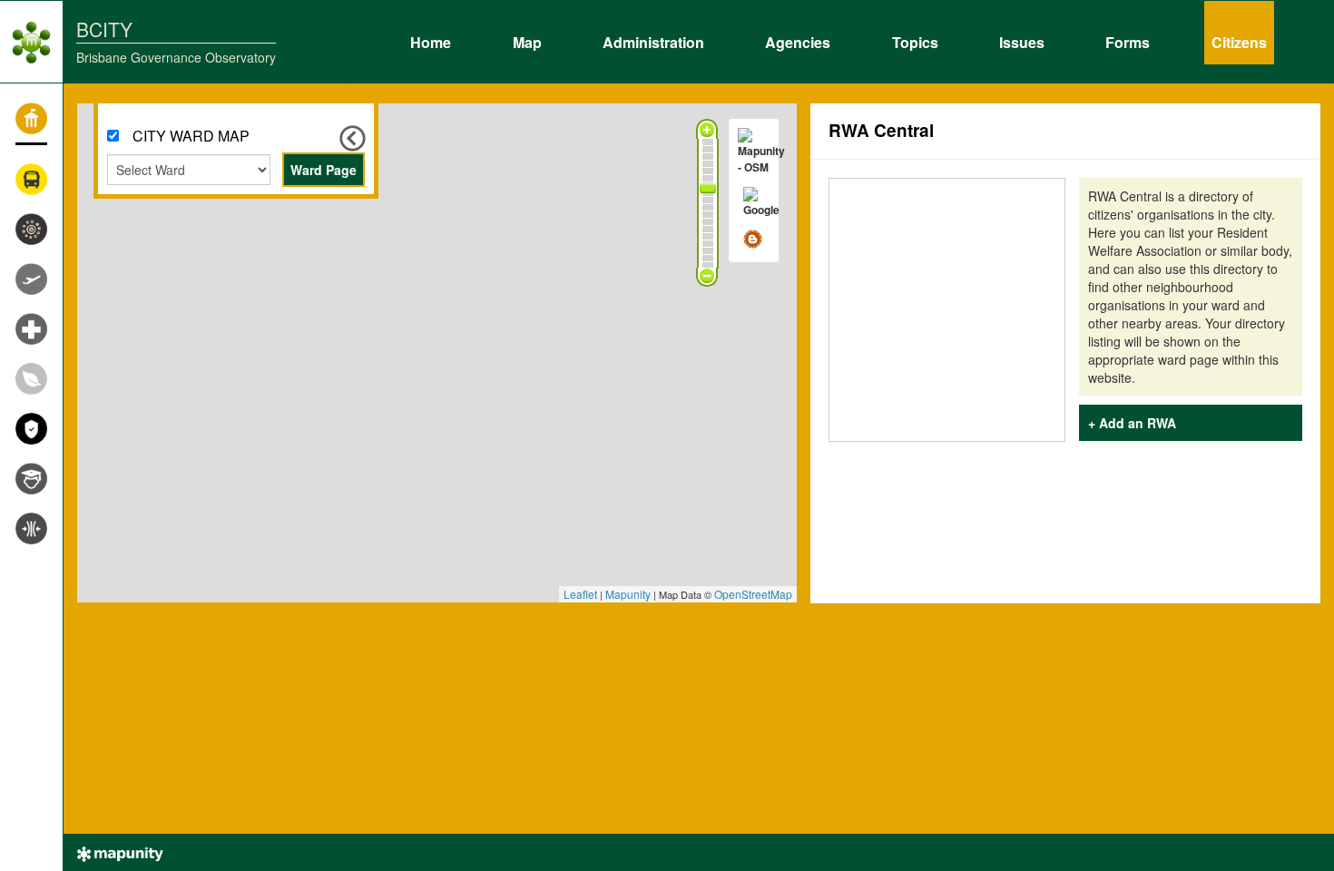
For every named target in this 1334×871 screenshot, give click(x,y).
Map (527, 39)
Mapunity (628, 594)
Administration (653, 39)
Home (430, 39)
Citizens (1239, 39)
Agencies (797, 39)
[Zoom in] (707, 129)
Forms (1127, 39)
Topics (915, 39)
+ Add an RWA (1132, 423)
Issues (1022, 39)
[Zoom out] (707, 277)
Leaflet (580, 594)
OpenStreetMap (753, 594)
